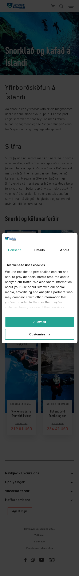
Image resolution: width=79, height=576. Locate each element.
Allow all (39, 322)
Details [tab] (39, 250)
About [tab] (64, 250)
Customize (37, 334)
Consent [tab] (14, 250)
